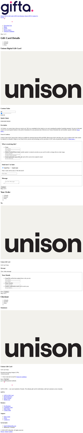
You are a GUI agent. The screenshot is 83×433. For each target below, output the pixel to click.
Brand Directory (8, 396)
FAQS (5, 28)
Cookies (10, 431)
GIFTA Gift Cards (9, 16)
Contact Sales (7, 410)
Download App (8, 25)
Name (6, 147)
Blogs (5, 27)
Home (2, 16)
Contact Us (35, 16)
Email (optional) (24, 157)
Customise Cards (8, 407)
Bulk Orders (7, 409)
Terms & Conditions (9, 31)
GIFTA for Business (19, 16)
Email (17, 286)
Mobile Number (35, 152)
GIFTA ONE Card (9, 395)
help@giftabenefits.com (10, 426)
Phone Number (9, 283)
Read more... (72, 139)
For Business (7, 406)
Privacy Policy (7, 30)
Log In (2, 17)
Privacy (3, 431)
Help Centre (7, 416)
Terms (6, 431)
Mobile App (7, 399)
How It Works (7, 398)
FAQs (5, 418)
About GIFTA (28, 16)
